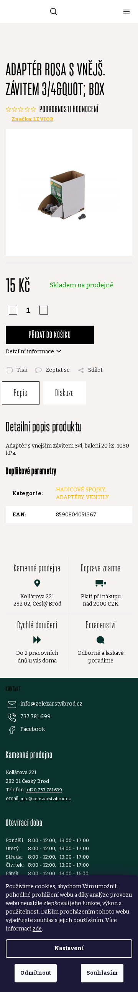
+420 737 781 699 (44, 789)
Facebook (32, 729)
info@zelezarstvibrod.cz (51, 704)
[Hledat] (52, 11)
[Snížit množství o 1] (43, 310)
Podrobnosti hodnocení (69, 109)
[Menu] (126, 11)
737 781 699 (35, 716)
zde (37, 928)
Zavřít (83, 365)
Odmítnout (35, 973)
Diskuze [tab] (64, 393)
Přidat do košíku (50, 334)
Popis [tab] (21, 393)
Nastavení (69, 948)
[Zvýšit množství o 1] (13, 310)
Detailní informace (30, 351)
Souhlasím (102, 973)
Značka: (32, 119)
